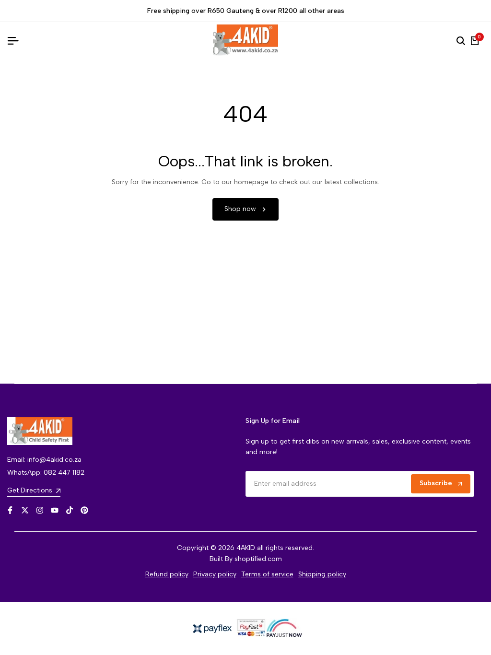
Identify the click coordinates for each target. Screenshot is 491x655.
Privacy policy (214, 574)
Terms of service (267, 574)
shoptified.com (258, 559)
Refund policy (166, 574)
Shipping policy (322, 574)
